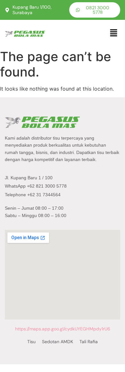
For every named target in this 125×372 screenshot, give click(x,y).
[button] (113, 33)
